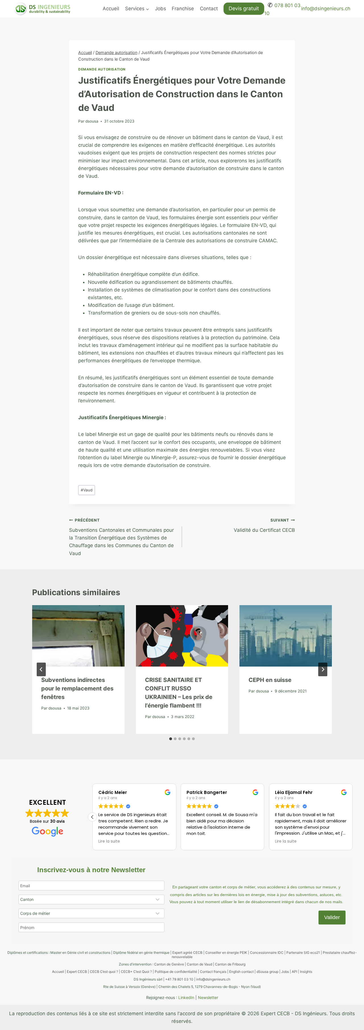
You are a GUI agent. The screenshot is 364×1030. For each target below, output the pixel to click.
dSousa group (267, 971)
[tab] (170, 738)
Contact (209, 8)
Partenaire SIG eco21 (303, 952)
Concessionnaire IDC (267, 952)
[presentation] (78, 636)
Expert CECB (77, 971)
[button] (92, 817)
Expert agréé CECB (187, 952)
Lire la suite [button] (109, 841)
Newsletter (208, 997)
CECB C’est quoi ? (104, 971)
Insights (306, 971)
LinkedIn (186, 997)
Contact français (213, 971)
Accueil (111, 8)
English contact (241, 971)
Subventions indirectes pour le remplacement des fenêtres (77, 688)
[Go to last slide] (41, 669)
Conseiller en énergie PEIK (226, 952)
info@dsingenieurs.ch (325, 8)
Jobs (160, 8)
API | (296, 971)
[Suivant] (322, 669)
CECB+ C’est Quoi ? (136, 971)
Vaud (86, 490)
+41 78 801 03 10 (179, 979)
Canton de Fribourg (230, 964)
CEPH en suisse (270, 680)
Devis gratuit (244, 8)
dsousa (91, 121)
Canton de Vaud (199, 964)
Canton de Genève (169, 964)
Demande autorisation (102, 69)
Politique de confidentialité (176, 971)
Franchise (183, 8)
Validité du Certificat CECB (264, 525)
